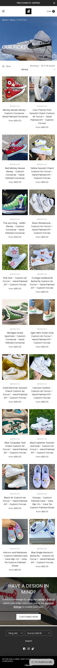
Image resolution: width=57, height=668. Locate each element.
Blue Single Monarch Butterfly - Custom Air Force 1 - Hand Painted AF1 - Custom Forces (42, 557)
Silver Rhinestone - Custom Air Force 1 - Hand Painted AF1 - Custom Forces (42, 228)
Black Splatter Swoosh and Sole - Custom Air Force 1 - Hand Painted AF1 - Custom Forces (42, 447)
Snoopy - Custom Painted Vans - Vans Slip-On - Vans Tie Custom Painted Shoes (42, 502)
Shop (12, 20)
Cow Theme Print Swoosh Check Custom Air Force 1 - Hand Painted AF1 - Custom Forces (42, 116)
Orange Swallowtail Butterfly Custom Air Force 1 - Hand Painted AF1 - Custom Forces (42, 282)
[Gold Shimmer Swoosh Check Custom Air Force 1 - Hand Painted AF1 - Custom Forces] (15, 367)
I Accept (28, 665)
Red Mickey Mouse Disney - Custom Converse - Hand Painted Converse (15, 173)
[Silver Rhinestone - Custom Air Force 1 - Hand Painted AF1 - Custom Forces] (42, 202)
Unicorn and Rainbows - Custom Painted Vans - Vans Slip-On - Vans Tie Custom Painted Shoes (15, 559)
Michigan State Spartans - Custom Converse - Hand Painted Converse (15, 337)
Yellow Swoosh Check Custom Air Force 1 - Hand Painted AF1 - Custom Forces (42, 173)
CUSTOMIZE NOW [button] (28, 616)
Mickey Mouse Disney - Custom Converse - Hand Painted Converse (15, 113)
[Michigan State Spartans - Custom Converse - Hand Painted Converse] (15, 312)
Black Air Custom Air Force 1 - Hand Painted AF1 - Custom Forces (15, 501)
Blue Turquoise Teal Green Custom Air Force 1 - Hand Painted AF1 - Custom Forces (15, 447)
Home (5, 20)
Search (28, 641)
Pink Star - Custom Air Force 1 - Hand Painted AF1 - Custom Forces (15, 281)
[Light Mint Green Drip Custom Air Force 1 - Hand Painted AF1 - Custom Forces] (42, 312)
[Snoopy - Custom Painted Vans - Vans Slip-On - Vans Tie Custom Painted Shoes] (42, 477)
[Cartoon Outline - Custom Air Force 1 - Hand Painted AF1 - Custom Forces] (42, 367)
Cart (49, 11)
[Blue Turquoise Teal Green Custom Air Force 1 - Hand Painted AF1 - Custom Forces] (15, 422)
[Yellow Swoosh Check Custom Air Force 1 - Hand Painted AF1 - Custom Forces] (42, 147)
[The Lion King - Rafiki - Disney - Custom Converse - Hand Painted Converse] (15, 202)
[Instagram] (28, 648)
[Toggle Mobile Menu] (5, 11)
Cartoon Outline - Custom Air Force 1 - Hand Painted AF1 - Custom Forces (42, 392)
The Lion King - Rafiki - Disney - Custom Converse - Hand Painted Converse (15, 228)
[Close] (54, 3)
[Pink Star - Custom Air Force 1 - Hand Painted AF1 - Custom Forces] (15, 257)
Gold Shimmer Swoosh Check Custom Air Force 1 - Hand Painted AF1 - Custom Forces (15, 392)
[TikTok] (33, 648)
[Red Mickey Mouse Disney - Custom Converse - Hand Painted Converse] (15, 147)
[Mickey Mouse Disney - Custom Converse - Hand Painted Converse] (15, 89)
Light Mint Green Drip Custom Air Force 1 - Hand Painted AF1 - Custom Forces (42, 337)
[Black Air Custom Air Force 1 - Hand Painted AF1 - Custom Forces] (15, 477)
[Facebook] (24, 648)
